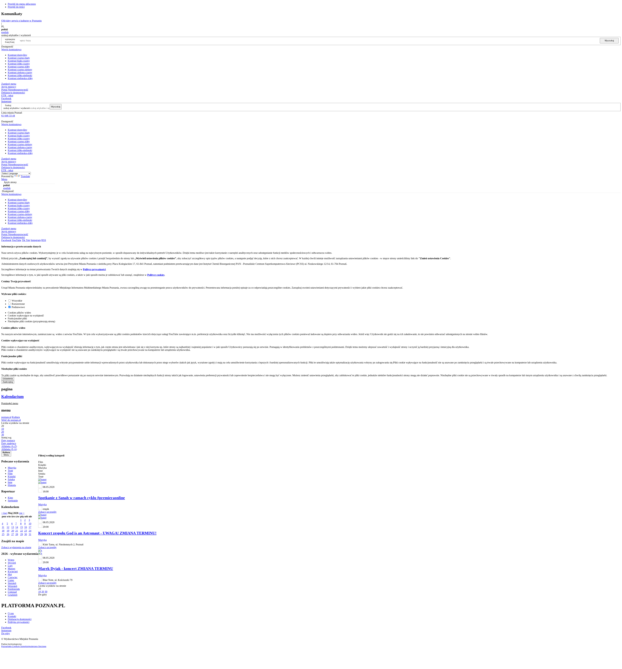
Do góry (42, 594)
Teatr (10, 470)
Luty (10, 565)
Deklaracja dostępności (19, 619)
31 (30, 534)
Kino (10, 497)
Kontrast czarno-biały (19, 58)
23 (25, 530)
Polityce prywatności (94, 269)
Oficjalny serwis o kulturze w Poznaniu (21, 20)
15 (21, 527)
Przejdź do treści (16, 7)
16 (25, 527)
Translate (25, 176)
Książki (12, 476)
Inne (10, 482)
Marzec (11, 568)
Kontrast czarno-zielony (20, 69)
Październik (14, 589)
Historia (12, 485)
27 (12, 534)
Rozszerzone (18, 304)
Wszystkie (17, 300)
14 (16, 527)
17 (30, 527)
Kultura (16, 417)
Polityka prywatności (18, 622)
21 (16, 530)
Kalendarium (12, 396)
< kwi (4, 513)
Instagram (6, 101)
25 (3, 534)
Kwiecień (13, 571)
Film (10, 473)
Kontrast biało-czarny (19, 60)
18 (3, 530)
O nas (11, 613)
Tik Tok (26, 240)
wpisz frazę (12, 40)
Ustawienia (8, 378)
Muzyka (12, 467)
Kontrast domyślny (17, 55)
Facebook (6, 98)
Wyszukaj (609, 40)
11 (3, 527)
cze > (21, 513)
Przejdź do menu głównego (22, 4)
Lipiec (11, 580)
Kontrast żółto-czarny (19, 63)
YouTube (16, 240)
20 (12, 530)
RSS (43, 240)
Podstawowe (18, 307)
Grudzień (12, 594)
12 (8, 527)
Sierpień (12, 583)
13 (12, 527)
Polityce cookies (155, 274)
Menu (4, 179)
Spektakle (13, 500)
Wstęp (11, 559)
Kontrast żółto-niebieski (20, 75)
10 (30, 523)
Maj (10, 574)
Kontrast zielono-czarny (20, 72)
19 (8, 530)
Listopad (12, 592)
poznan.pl (6, 417)
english (5, 32)
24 (30, 530)
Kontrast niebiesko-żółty (20, 78)
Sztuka (11, 479)
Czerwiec (12, 577)
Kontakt (12, 616)
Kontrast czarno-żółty (19, 66)
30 (25, 534)
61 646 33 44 (8, 115)
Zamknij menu (8, 83)
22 (21, 530)
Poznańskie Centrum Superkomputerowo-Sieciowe (23, 646)
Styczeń (12, 562)
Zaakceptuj (8, 382)
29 (21, 534)
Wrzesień (12, 586)
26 (8, 534)
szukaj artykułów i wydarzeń (16, 108)
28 (16, 534)
